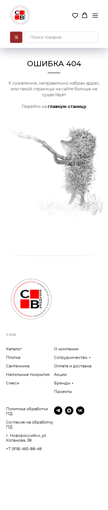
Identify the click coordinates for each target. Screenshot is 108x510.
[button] (75, 15)
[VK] (80, 413)
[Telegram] (58, 413)
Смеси (12, 383)
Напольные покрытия (27, 374)
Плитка (13, 357)
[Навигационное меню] (95, 15)
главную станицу (67, 106)
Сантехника (17, 365)
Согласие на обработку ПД (29, 424)
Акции (60, 374)
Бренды (62, 383)
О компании (66, 348)
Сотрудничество (70, 357)
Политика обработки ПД (27, 411)
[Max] (69, 413)
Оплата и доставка (72, 365)
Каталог (14, 348)
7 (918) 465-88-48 (25, 448)
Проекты (63, 391)
